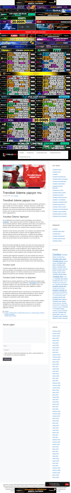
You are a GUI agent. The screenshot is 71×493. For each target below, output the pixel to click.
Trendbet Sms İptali (57, 195)
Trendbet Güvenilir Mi (55, 152)
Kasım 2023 (55, 376)
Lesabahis (6, 222)
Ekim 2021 (55, 435)
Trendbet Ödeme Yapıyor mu (24, 312)
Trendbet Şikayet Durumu (59, 197)
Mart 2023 (55, 394)
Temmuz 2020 (56, 470)
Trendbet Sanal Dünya (58, 204)
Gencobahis (32, 283)
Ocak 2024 (55, 371)
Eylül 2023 (55, 380)
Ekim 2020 (55, 463)
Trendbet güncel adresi (61, 284)
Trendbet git (65, 280)
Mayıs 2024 (55, 361)
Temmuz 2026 (56, 331)
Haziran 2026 (56, 333)
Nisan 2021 (55, 449)
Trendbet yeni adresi (57, 310)
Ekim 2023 (55, 378)
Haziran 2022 (56, 416)
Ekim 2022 (55, 406)
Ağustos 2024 (56, 354)
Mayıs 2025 (55, 338)
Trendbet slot (63, 314)
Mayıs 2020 (55, 475)
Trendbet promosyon (57, 303)
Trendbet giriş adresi (61, 279)
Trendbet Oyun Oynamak (59, 216)
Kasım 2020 (55, 460)
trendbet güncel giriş (59, 286)
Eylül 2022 (55, 409)
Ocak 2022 (55, 427)
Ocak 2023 (55, 399)
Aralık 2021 (55, 430)
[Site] (17, 54)
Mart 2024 (55, 366)
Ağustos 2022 (56, 411)
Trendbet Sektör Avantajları (60, 179)
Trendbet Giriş (30, 152)
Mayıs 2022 (55, 418)
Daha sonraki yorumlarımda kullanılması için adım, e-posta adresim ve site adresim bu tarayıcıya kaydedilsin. (23, 354)
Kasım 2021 (55, 432)
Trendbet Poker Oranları (59, 192)
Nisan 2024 (55, 364)
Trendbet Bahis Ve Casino (59, 214)
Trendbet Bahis (61, 257)
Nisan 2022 (55, 420)
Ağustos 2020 (56, 468)
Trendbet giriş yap (57, 280)
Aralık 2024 (55, 345)
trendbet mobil (58, 293)
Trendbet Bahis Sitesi (41, 152)
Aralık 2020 (55, 458)
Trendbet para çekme (59, 301)
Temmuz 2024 (56, 357)
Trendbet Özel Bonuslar (59, 176)
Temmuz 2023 (56, 385)
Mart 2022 (55, 423)
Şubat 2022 (55, 425)
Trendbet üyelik (57, 316)
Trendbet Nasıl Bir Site (24, 157)
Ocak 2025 (55, 343)
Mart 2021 (55, 451)
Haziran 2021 (56, 444)
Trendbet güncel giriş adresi (58, 288)
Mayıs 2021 (55, 446)
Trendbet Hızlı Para (57, 190)
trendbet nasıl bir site (58, 297)
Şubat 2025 (55, 340)
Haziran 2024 (56, 359)
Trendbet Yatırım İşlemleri (10, 315)
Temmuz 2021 (56, 442)
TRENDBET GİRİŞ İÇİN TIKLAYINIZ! (35, 32)
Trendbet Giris (57, 276)
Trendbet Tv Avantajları (58, 199)
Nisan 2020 (55, 477)
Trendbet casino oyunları (58, 272)
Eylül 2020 (55, 465)
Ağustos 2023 (56, 383)
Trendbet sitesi (64, 305)
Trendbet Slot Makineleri (59, 181)
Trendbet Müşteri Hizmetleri (60, 295)
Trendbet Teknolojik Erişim (59, 202)
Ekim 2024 (55, 350)
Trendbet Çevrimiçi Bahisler (60, 209)
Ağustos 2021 (56, 439)
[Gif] (35, 73)
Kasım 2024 (55, 347)
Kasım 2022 (55, 404)
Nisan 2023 (55, 392)
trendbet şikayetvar (62, 318)
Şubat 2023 (55, 397)
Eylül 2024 (55, 352)
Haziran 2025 (56, 335)
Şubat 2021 (55, 453)
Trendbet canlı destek (9, 314)
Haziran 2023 (56, 387)
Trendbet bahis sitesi (59, 259)
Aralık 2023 (55, 373)
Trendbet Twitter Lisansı (59, 206)
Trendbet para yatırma (59, 299)
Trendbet (21, 152)
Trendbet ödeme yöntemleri (37, 312)
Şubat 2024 (55, 368)
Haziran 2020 (56, 472)
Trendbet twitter (59, 308)
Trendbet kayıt (56, 292)
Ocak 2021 (55, 456)
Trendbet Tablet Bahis (58, 183)
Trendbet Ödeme (13, 312)
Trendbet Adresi (57, 169)
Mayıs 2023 (55, 390)
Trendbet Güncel (56, 282)
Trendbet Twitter (57, 241)
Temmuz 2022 (56, 413)
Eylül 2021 (55, 437)
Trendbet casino (60, 270)
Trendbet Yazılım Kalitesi (59, 211)
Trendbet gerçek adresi (59, 274)
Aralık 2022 (55, 402)
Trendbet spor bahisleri (57, 306)
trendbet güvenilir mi (59, 290)
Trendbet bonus (57, 261)
